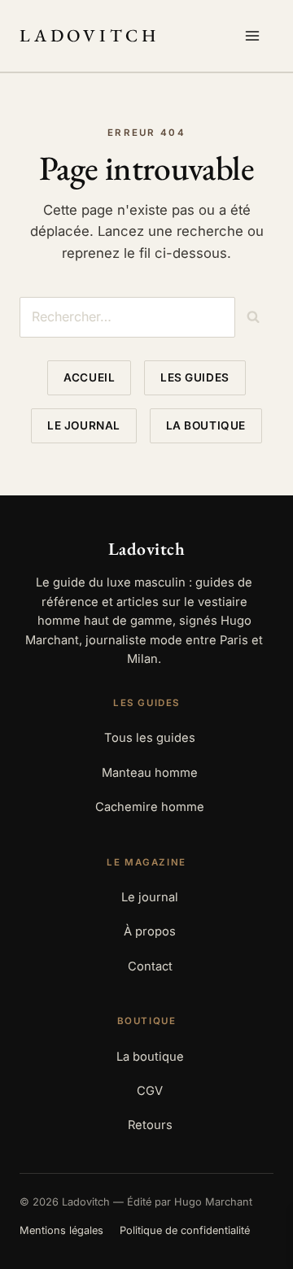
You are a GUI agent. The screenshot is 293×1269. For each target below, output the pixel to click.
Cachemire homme (149, 807)
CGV (150, 1091)
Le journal (83, 425)
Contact (150, 966)
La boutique (206, 425)
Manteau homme (150, 772)
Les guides (194, 377)
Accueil (89, 377)
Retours (150, 1125)
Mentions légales (61, 1230)
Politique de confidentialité (185, 1230)
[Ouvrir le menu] (255, 36)
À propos (150, 931)
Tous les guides (149, 737)
